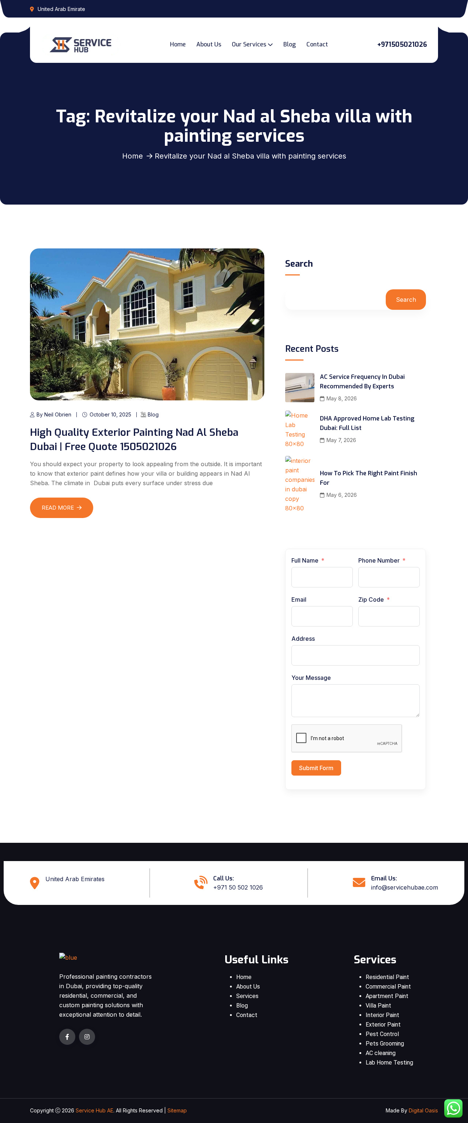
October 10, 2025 (110, 414)
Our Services (249, 44)
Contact (317, 44)
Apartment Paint (387, 996)
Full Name (304, 560)
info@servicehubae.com (404, 887)
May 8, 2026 (342, 398)
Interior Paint (382, 1015)
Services (247, 996)
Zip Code (371, 599)
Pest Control (382, 1034)
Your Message (311, 677)
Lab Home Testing (389, 1062)
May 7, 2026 (341, 440)
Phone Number (379, 560)
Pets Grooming (385, 1043)
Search (299, 264)
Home (178, 44)
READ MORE (58, 507)
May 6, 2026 (342, 495)
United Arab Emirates (75, 879)
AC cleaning (381, 1053)
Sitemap (177, 1110)
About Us (208, 44)
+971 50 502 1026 (238, 887)
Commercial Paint (388, 986)
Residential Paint (387, 977)
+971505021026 (402, 44)
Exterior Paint (383, 1024)
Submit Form (316, 768)
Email (298, 599)
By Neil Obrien (54, 414)
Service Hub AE (94, 1110)
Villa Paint (378, 1005)
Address (303, 638)
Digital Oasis (423, 1110)
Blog (289, 44)
